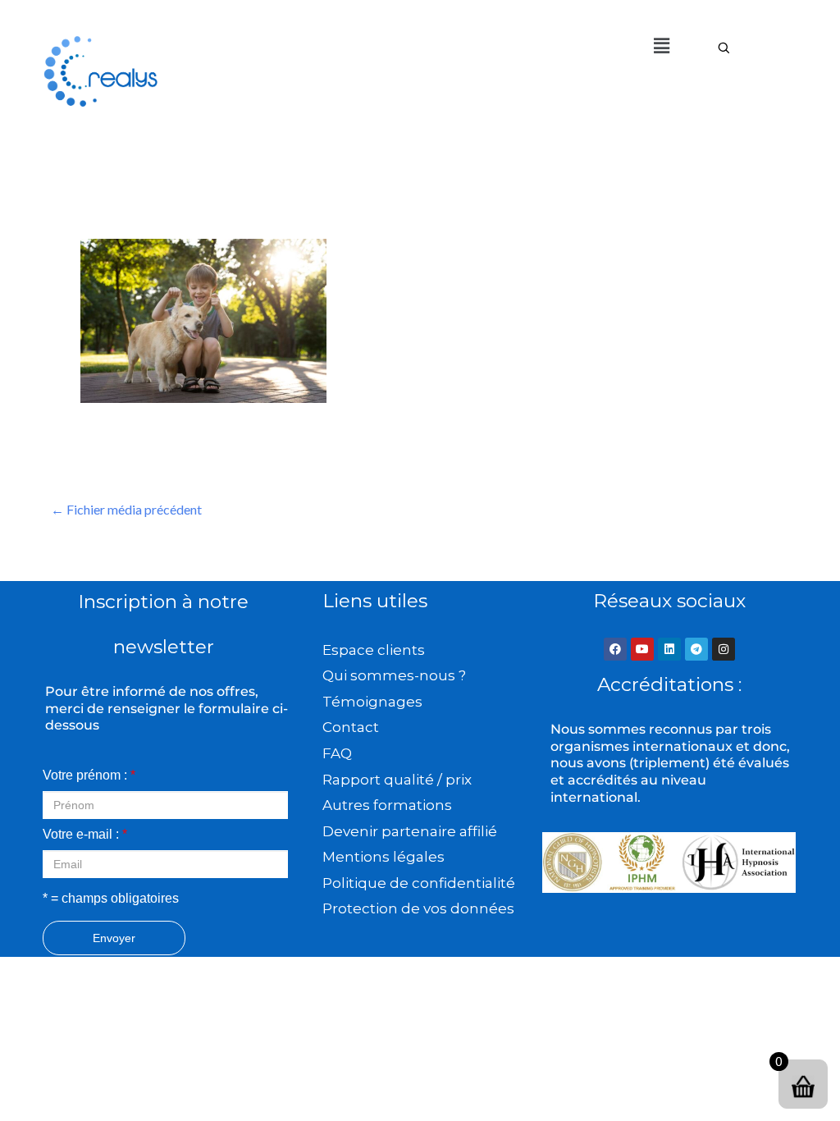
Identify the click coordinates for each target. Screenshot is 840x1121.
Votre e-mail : (85, 834)
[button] (661, 45)
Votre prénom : (89, 775)
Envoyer (114, 938)
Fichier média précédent (126, 509)
